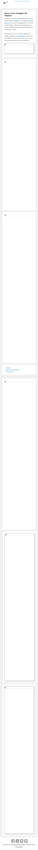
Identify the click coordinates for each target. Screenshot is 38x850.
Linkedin (17, 841)
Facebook (13, 841)
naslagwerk (21, 36)
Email (21, 841)
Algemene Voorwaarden (12, 370)
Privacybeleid (9, 371)
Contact (8, 368)
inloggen (16, 20)
